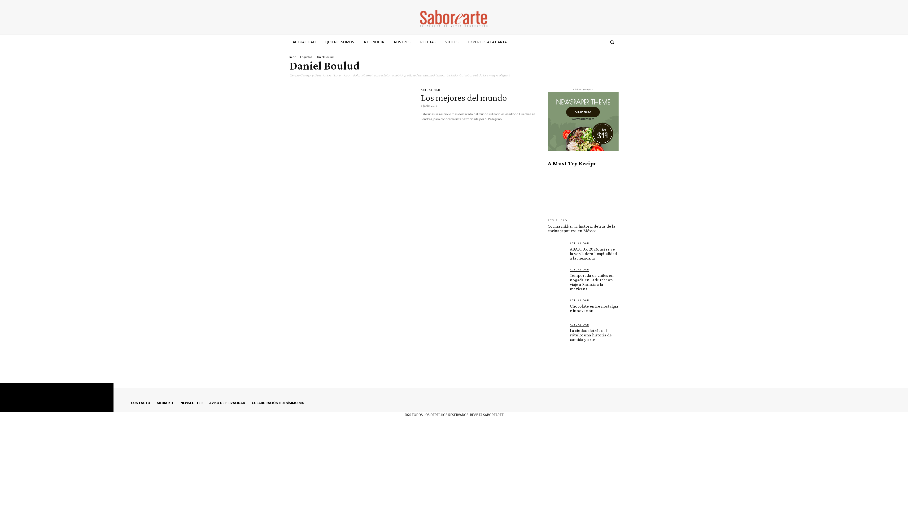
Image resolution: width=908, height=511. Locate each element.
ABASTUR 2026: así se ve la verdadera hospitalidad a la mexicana (593, 253)
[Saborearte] (454, 17)
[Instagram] (584, 42)
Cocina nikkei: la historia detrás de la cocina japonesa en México (581, 228)
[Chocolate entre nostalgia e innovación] (557, 307)
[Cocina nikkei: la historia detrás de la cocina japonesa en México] (583, 192)
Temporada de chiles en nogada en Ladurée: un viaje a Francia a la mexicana (592, 282)
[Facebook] (575, 42)
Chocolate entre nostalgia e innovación (594, 308)
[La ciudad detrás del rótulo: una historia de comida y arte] (557, 332)
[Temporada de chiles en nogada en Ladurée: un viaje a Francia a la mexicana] (557, 277)
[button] (612, 42)
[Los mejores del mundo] (351, 124)
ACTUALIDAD (430, 89)
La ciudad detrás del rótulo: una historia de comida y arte (591, 335)
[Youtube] (601, 42)
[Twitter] (592, 42)
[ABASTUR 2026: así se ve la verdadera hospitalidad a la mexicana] (557, 250)
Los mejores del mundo (464, 97)
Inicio (292, 57)
